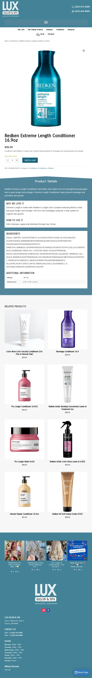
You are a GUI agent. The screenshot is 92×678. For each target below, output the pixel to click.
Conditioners (42, 168)
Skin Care (21, 30)
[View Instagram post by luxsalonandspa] (22, 558)
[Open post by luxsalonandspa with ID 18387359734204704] (35, 551)
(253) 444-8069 (82, 11)
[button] (84, 51)
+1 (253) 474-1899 (15, 633)
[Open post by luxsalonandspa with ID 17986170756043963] (14, 551)
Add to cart (30, 160)
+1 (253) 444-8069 (16, 635)
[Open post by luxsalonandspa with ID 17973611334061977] (56, 551)
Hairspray (71, 30)
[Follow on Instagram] (44, 610)
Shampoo (49, 30)
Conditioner (60, 30)
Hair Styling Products (35, 30)
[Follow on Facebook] (48, 610)
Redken (51, 168)
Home (7, 41)
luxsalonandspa (14, 542)
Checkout (51, 34)
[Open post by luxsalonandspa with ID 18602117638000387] (77, 551)
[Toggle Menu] (46, 22)
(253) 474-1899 (82, 7)
